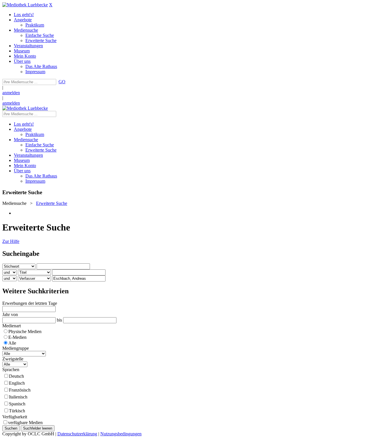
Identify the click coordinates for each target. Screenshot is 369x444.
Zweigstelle (12, 358)
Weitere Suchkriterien (35, 291)
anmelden (11, 92)
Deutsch (16, 376)
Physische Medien (25, 331)
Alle (12, 343)
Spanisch (17, 403)
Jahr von (10, 314)
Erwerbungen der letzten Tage (29, 303)
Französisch (20, 390)
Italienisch (18, 396)
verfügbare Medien (25, 422)
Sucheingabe (20, 253)
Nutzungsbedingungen (121, 433)
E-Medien (17, 337)
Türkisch (17, 410)
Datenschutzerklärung (77, 433)
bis (59, 320)
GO (62, 81)
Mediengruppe (15, 348)
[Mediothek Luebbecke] (25, 4)
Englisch (17, 383)
